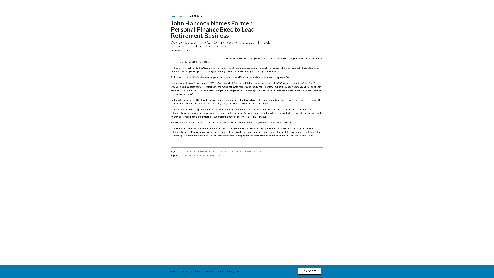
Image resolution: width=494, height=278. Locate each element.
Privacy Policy (234, 271)
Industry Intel (215, 155)
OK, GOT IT (310, 271)
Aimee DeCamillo (195, 77)
